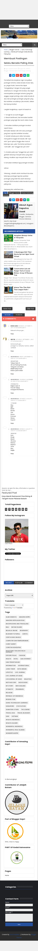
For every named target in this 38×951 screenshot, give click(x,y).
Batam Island (17, 627)
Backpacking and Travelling (17, 624)
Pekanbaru (20, 689)
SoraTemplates (15, 934)
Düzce (12, 414)
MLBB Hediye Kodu (16, 369)
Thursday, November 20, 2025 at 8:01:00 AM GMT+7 (22, 380)
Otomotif (9, 689)
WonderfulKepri (12, 733)
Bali (7, 627)
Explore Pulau (11, 655)
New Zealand (20, 686)
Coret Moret (11, 644)
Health (8, 659)
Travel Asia (10, 713)
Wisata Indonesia (13, 720)
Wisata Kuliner (12, 723)
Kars (12, 435)
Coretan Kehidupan (13, 647)
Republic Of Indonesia (14, 696)
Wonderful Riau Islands (15, 730)
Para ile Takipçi (15, 388)
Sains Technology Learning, (22, 71)
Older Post (30, 309)
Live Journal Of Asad (14, 676)
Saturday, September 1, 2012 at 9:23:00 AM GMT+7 (22, 340)
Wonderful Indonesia (14, 726)
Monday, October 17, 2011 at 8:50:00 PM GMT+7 (22, 327)
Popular (19, 583)
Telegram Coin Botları (17, 367)
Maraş (12, 418)
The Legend (25, 709)
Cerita (25, 634)
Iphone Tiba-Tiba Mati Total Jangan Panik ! (22, 288)
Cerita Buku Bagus (13, 637)
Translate (19, 608)
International (23, 665)
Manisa (13, 443)
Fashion (22, 655)
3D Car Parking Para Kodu (18, 365)
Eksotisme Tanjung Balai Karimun (16, 651)
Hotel (16, 659)
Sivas (12, 446)
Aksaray (13, 441)
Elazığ (12, 437)
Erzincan (13, 416)
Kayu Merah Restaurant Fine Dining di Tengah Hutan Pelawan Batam (17, 497)
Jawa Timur (10, 669)
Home (6, 50)
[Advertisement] (19, 10)
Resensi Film (10, 699)
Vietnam (15, 716)
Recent (9, 583)
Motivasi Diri (11, 682)
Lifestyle (9, 672)
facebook (19, 315)
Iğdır (12, 407)
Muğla (12, 450)
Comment (29, 583)
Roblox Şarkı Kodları (17, 370)
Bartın (12, 409)
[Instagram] (22, 21)
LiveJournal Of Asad (14, 679)
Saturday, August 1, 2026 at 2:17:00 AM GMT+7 (22, 399)
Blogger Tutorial (14, 50)
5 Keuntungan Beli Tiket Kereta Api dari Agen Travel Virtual (24, 254)
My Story (9, 686)
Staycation (21, 706)
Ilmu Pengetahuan (13, 662)
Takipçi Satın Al (15, 363)
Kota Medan (22, 669)
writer (13, 339)
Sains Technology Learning (17, 703)
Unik (7, 716)
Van (12, 412)
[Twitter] (18, 21)
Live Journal (20, 672)
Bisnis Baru (14, 326)
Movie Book (23, 682)
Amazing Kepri (24, 617)
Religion (9, 692)
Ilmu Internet (25, 659)
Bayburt (13, 444)
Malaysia (27, 679)
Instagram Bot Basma (17, 389)
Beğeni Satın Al (15, 386)
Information (11, 665)
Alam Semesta (11, 617)
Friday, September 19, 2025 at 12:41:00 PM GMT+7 (22, 357)
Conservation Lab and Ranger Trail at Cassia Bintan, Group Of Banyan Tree (23, 272)
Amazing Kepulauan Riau (15, 620)
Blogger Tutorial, (9, 71)
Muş (12, 405)
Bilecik (12, 439)
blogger (7, 315)
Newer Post (7, 309)
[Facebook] (14, 21)
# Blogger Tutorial (14, 193)
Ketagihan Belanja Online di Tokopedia (23, 236)
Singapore (10, 706)
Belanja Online (11, 630)
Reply (12, 333)
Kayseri (13, 420)
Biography (24, 630)
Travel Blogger (23, 713)
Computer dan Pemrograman (17, 641)
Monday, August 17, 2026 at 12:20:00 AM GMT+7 (22, 430)
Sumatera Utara (12, 709)
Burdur (13, 410)
